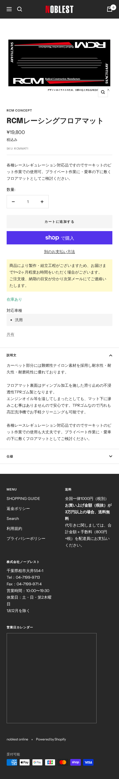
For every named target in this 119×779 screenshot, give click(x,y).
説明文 (12, 355)
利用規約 (14, 528)
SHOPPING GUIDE (23, 498)
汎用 (19, 319)
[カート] (109, 9)
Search (13, 518)
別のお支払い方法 (59, 251)
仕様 (10, 456)
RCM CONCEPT (19, 110)
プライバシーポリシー (26, 538)
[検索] (19, 9)
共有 (10, 334)
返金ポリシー (18, 508)
